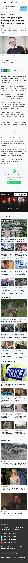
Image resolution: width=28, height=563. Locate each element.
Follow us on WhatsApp (10, 539)
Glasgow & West (11, 14)
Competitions (18, 527)
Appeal (16, 529)
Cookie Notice (11, 548)
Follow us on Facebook (10, 536)
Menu (5, 2)
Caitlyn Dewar (5, 60)
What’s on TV (5, 529)
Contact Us (3, 548)
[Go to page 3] (11, 208)
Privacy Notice (19, 546)
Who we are (4, 546)
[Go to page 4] (12, 208)
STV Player (4, 527)
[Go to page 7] (16, 208)
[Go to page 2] (10, 208)
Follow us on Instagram (10, 542)
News (3, 14)
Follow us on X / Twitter (10, 533)
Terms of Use (11, 546)
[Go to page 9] (18, 208)
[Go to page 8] (17, 208)
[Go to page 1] (8, 208)
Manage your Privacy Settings (9, 553)
